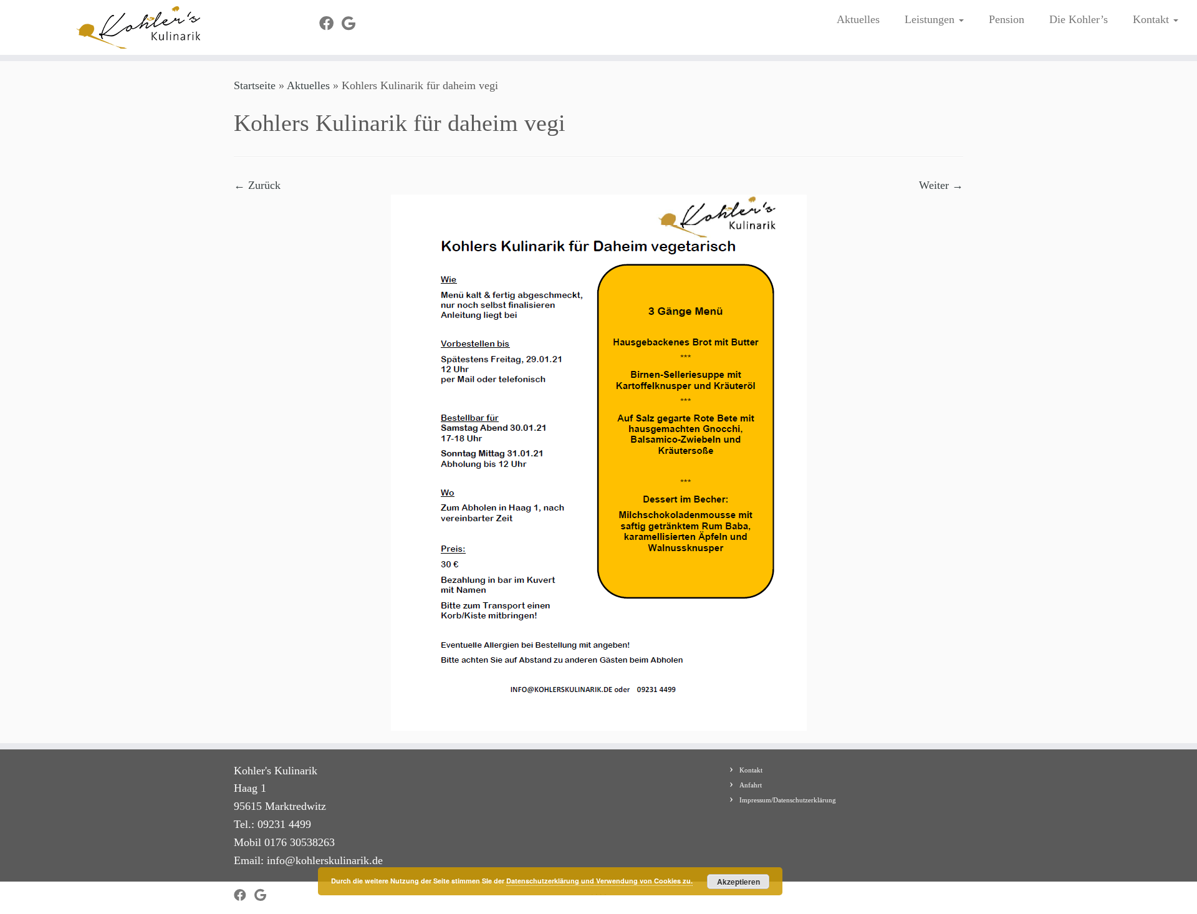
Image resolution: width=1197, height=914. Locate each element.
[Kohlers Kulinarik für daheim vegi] (599, 461)
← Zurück (257, 185)
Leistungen (931, 19)
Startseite (255, 85)
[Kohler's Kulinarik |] (138, 27)
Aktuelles (858, 19)
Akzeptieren (738, 881)
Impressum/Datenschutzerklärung (787, 800)
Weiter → (941, 185)
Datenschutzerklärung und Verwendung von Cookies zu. (599, 880)
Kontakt (1152, 19)
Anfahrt (750, 785)
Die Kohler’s (1078, 19)
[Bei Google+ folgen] (352, 24)
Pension (1006, 19)
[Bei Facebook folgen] (330, 24)
